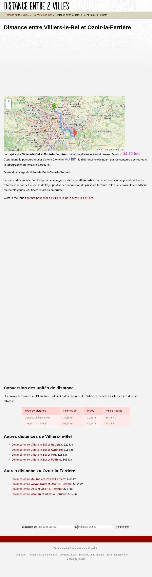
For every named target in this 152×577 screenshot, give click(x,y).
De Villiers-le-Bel (42, 15)
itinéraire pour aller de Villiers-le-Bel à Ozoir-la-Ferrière (59, 197)
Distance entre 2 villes (16, 15)
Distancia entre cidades (91, 554)
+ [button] (8, 101)
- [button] (8, 106)
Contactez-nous (68, 554)
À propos (21, 554)
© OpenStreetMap (114, 149)
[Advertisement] (37, 62)
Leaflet (99, 149)
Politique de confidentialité (42, 554)
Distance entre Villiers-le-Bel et (37, 444)
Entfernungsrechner (117, 554)
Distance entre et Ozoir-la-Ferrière (38, 478)
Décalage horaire (76, 558)
